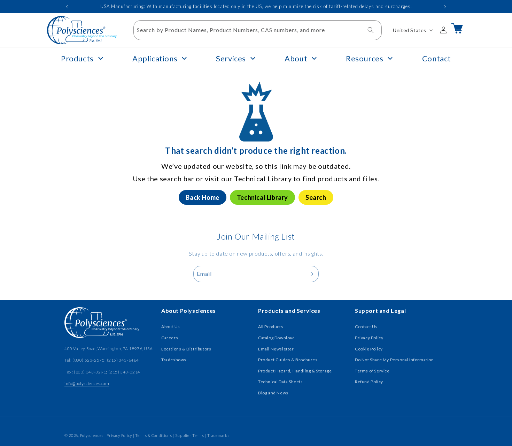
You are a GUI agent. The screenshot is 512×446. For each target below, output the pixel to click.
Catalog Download (276, 337)
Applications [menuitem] (154, 58)
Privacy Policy (369, 337)
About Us (170, 326)
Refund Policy (369, 381)
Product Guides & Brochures (288, 359)
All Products (270, 326)
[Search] (370, 30)
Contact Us (366, 326)
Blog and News (273, 392)
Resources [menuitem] (364, 58)
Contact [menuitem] (436, 58)
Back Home (202, 197)
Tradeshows (173, 359)
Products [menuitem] (77, 58)
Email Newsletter (276, 348)
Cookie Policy (369, 348)
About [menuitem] (296, 58)
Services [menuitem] (231, 58)
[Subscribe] (310, 274)
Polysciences (91, 435)
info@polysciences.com (86, 383)
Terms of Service (372, 370)
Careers (169, 337)
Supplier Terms (189, 435)
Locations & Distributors (186, 348)
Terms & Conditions (153, 435)
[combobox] (258, 30)
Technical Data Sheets (280, 381)
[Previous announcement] (67, 6)
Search (315, 197)
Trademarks (218, 435)
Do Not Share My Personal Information (394, 359)
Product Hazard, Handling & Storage (295, 370)
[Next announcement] (445, 6)
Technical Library (262, 197)
